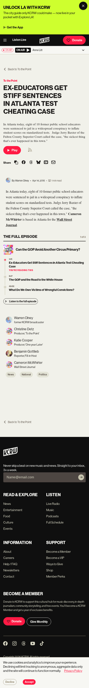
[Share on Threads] (31, 162)
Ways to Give (54, 564)
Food (6, 516)
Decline (9, 682)
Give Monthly (39, 622)
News (11, 374)
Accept (29, 682)
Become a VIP (55, 558)
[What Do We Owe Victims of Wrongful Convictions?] (5, 287)
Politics (43, 374)
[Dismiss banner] (83, 6)
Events (7, 528)
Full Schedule (55, 522)
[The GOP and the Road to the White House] (5, 277)
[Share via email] (53, 163)
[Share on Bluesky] (38, 162)
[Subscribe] (81, 477)
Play (14, 150)
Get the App (15, 27)
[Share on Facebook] (24, 162)
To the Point (10, 80)
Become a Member (58, 551)
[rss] (30, 151)
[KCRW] (10, 455)
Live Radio (53, 503)
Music (50, 510)
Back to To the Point (19, 69)
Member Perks (55, 576)
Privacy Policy (73, 670)
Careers (8, 558)
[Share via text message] (46, 162)
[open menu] (6, 40)
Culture (8, 522)
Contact (8, 576)
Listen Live (19, 40)
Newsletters (11, 570)
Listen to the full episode (22, 301)
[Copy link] (16, 162)
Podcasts (52, 516)
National (26, 374)
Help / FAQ (10, 564)
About (7, 551)
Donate (77, 40)
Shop (49, 570)
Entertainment (12, 510)
